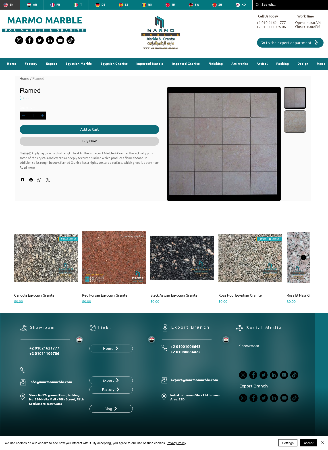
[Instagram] (19, 40)
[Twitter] (40, 40)
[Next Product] (303, 257)
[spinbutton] (33, 115)
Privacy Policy (176, 443)
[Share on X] (48, 179)
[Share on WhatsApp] (39, 179)
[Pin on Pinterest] (31, 179)
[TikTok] (70, 40)
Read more (27, 167)
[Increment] (43, 115)
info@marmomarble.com (50, 382)
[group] (162, 265)
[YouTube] (60, 40)
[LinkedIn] (50, 40)
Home (24, 78)
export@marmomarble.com (194, 380)
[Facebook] (29, 40)
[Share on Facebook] (22, 179)
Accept (308, 443)
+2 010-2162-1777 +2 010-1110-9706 (271, 24)
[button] (215, 64)
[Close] (322, 442)
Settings (288, 443)
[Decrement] (23, 115)
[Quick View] (46, 257)
